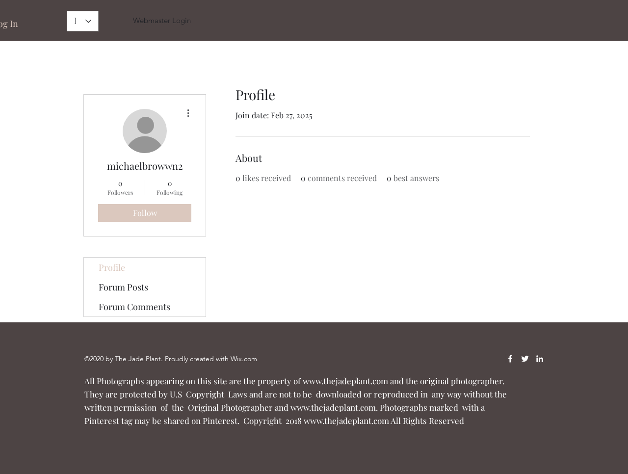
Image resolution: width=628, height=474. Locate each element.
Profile (112, 267)
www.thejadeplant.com (345, 380)
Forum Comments (134, 307)
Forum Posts (123, 287)
